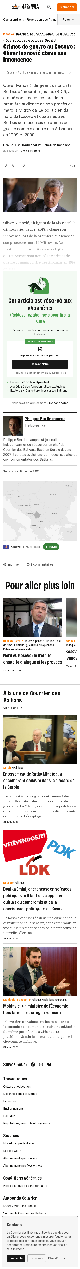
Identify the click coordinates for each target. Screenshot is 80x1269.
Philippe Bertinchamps (54, 145)
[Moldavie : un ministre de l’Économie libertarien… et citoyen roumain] (40, 971)
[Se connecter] (50, 7)
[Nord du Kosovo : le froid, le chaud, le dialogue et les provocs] (32, 617)
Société (50, 40)
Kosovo (8, 34)
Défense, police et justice (35, 34)
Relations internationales (24, 40)
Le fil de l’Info (65, 34)
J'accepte (16, 1258)
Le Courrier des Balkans (30, 7)
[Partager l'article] (23, 165)
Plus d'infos (56, 1258)
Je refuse (36, 1258)
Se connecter (58, 403)
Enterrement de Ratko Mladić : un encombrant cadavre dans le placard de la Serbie (38, 780)
